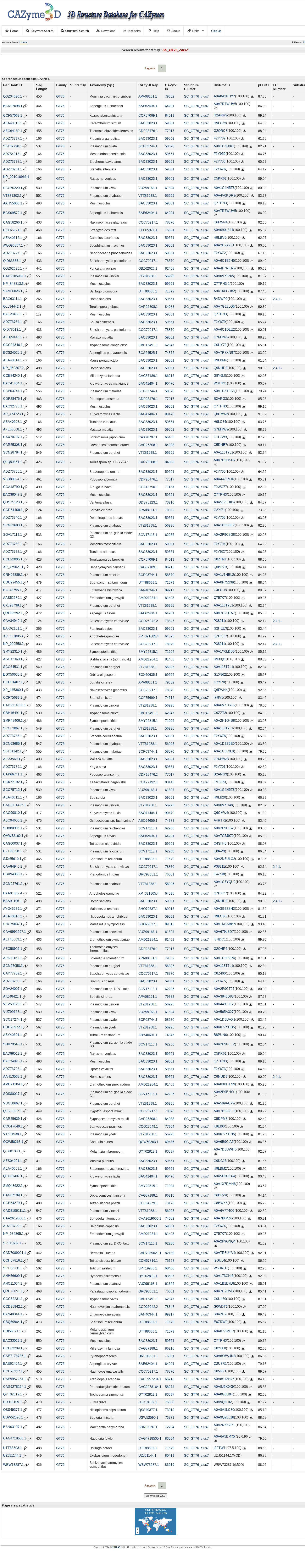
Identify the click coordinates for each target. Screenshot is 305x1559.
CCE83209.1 (12, 1348)
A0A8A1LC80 (224, 1409)
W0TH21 (220, 383)
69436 (169, 1142)
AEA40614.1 (12, 360)
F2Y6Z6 (220, 169)
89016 (169, 909)
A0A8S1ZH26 (224, 1379)
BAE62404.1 (147, 106)
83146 (169, 782)
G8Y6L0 (220, 375)
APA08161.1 (147, 96)
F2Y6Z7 (220, 551)
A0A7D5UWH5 (225, 1149)
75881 (169, 230)
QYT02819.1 (147, 1151)
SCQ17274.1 (12, 1019)
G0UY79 (220, 345)
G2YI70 (219, 682)
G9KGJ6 (220, 1161)
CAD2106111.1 (14, 1210)
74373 (169, 820)
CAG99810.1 (12, 812)
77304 (169, 1126)
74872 (169, 353)
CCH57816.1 (13, 1260)
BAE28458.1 (12, 314)
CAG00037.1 (12, 843)
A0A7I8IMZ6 (223, 1218)
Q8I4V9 (219, 851)
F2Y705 (220, 517)
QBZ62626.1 (12, 268)
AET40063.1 (12, 939)
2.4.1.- (277, 299)
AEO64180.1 (12, 131)
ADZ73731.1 (12, 169)
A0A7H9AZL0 (224, 1111)
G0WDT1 (221, 1306)
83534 (169, 1438)
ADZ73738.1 (12, 161)
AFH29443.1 (12, 337)
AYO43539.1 (12, 908)
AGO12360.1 (12, 659)
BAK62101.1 (12, 628)
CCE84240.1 (12, 375)
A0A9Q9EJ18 (224, 1417)
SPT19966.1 (12, 1268)
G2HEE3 (220, 628)
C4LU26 (220, 590)
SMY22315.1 (12, 651)
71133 (169, 487)
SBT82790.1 (12, 146)
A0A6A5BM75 (224, 1436)
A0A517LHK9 (224, 502)
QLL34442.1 (12, 306)
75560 (169, 1402)
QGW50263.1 (13, 1141)
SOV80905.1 (12, 828)
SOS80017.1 (12, 1094)
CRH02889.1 (13, 574)
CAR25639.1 (12, 1118)
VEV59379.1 (12, 1004)
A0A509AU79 (224, 1103)
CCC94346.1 (13, 345)
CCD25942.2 (148, 621)
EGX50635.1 (12, 674)
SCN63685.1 (12, 743)
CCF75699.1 (12, 697)
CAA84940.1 (12, 866)
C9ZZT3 (220, 713)
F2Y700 (220, 471)
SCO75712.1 (12, 789)
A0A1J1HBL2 (224, 574)
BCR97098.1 (12, 106)
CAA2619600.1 (14, 1218)
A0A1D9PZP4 (224, 958)
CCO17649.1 (13, 1126)
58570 (169, 146)
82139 (169, 1253)
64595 (169, 636)
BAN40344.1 (147, 590)
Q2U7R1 (220, 1363)
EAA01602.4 (12, 893)
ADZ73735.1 (12, 471)
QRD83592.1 (13, 613)
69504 (169, 674)
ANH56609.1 (12, 1276)
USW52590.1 (13, 1417)
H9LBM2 (220, 1168)
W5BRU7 (221, 1268)
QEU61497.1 (12, 1176)
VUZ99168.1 (147, 188)
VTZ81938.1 (147, 195)
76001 (169, 874)
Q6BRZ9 (220, 567)
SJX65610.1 (12, 859)
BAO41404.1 (12, 383)
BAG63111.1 (12, 299)
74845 (169, 1035)
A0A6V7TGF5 (224, 705)
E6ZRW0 (220, 1322)
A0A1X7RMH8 (225, 1184)
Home (14, 31)
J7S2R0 (220, 782)
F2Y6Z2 (220, 253)
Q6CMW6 (221, 414)
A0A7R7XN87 (224, 352)
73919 (169, 1410)
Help (156, 31)
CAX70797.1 (12, 437)
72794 (169, 1427)
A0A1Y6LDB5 (224, 651)
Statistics (134, 31)
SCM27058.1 (13, 965)
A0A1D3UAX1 (224, 1019)
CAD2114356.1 (14, 705)
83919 (169, 1464)
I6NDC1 (220, 939)
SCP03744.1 (147, 146)
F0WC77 (220, 487)
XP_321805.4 (13, 636)
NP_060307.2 (13, 368)
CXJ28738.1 (12, 605)
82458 (169, 268)
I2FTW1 (220, 1448)
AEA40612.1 (12, 238)
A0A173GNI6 (223, 1276)
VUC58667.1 (12, 1103)
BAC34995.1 (12, 1061)
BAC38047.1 (12, 494)
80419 (169, 1455)
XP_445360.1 (13, 690)
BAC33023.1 (147, 123)
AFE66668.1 (12, 429)
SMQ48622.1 (13, 1185)
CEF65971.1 (12, 230)
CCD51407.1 (13, 682)
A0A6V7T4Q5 (224, 1210)
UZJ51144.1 (12, 1455)
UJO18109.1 (12, 1402)
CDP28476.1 (148, 131)
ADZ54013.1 (12, 154)
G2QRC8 (220, 130)
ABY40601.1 (12, 1035)
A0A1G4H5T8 (224, 188)
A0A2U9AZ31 (224, 245)
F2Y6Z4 (220, 1226)
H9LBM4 (220, 360)
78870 (169, 222)
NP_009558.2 (13, 644)
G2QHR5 (220, 948)
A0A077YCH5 (224, 1027)
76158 (169, 1260)
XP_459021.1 (13, 567)
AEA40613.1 (12, 123)
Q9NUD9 (220, 368)
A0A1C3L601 (224, 146)
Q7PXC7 (220, 636)
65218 (169, 1379)
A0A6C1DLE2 (224, 329)
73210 (169, 502)
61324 (169, 188)
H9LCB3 (220, 916)
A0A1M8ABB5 (224, 924)
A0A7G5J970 (224, 836)
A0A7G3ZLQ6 (224, 306)
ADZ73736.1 (12, 766)
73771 (169, 1417)
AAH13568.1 (12, 1076)
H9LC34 (220, 421)
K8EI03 (219, 1126)
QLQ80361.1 (12, 462)
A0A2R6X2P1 (224, 1425)
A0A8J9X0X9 (224, 1386)
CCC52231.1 (13, 1299)
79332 (169, 96)
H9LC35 (220, 123)
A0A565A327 (224, 1012)
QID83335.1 (12, 261)
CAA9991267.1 (14, 931)
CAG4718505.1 (14, 1438)
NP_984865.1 (13, 1233)
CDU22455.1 (13, 582)
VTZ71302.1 (12, 195)
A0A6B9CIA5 (224, 1141)
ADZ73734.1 (12, 322)
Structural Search (77, 31)
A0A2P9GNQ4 (224, 1241)
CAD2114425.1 (14, 805)
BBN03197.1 (12, 1427)
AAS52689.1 (12, 597)
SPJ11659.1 (12, 1243)
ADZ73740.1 (12, 517)
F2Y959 (220, 153)
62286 (169, 535)
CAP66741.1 (12, 774)
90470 (169, 383)
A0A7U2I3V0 (223, 1291)
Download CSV (156, 1495)
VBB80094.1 (12, 479)
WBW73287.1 (13, 1464)
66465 (169, 437)
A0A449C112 (224, 1004)
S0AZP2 (220, 1314)
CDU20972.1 (13, 1027)
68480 (169, 1268)
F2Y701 (220, 766)
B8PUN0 (220, 1035)
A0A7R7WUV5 (225, 104)
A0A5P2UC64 (224, 1176)
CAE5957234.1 (14, 1379)
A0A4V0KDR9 (224, 195)
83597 (169, 1151)
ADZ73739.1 (12, 544)
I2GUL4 (219, 1260)
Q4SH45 (220, 843)
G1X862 (220, 674)
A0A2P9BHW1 (225, 1092)
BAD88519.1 (12, 1053)
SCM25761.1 (13, 883)
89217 (169, 590)
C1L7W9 (220, 437)
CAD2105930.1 (14, 276)
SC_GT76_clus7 (196, 96)
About (175, 31)
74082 (169, 1218)
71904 (169, 651)
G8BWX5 (221, 1203)
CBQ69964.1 (12, 1322)
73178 (169, 1203)
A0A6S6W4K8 (224, 1356)
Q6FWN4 (221, 222)
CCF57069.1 (12, 115)
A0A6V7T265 (224, 276)
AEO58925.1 (12, 948)
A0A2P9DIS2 (224, 828)
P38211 (219, 620)
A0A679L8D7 (224, 931)
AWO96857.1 (13, 245)
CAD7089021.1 (14, 1253)
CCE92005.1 (12, 559)
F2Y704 (220, 544)
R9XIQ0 (220, 659)
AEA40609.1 (12, 1168)
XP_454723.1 (13, 414)
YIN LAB (116, 1547)
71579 (169, 291)
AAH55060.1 (12, 203)
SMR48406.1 (13, 720)
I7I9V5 (218, 697)
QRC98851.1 (148, 874)
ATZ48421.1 (12, 996)
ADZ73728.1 (12, 1069)
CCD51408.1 (13, 510)
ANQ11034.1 (12, 1283)
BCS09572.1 (12, 213)
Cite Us (216, 31)
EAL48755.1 (12, 590)
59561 (169, 123)
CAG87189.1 (148, 376)
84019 (169, 115)
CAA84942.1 (12, 620)
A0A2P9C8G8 (224, 534)
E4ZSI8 (219, 874)
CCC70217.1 (148, 222)
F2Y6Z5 (220, 981)
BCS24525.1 (12, 352)
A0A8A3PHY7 (224, 96)
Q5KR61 (220, 178)
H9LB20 (220, 797)
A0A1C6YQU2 (224, 882)
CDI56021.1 (12, 1331)
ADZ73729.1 (12, 1226)
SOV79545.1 (12, 1044)
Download (108, 31)
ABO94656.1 (12, 820)
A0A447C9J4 (224, 479)
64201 (169, 106)
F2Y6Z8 (220, 736)
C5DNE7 (220, 444)
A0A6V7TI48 (223, 805)
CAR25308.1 (148, 306)
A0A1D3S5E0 (224, 743)
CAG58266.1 (12, 222)
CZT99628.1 (12, 851)
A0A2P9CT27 (224, 988)
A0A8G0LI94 (223, 1394)
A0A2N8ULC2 (224, 859)
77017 (169, 131)
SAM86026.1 (12, 291)
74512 (169, 697)
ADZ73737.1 (12, 138)
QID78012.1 (12, 329)
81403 (169, 598)
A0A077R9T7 (224, 1331)
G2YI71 (219, 510)
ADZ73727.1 (12, 253)
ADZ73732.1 (12, 551)
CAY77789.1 (12, 973)
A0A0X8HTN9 (224, 1084)
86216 (169, 376)
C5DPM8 (220, 1118)
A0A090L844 (223, 230)
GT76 (60, 96)
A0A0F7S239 (224, 582)
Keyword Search (42, 31)
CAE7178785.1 (14, 1356)
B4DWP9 (221, 299)
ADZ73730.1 (12, 981)
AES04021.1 (12, 1161)
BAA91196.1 (12, 901)
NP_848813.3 (13, 283)
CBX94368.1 (12, 874)
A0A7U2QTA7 (224, 613)
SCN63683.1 (12, 525)
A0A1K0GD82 (224, 291)
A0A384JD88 (224, 996)
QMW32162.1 (13, 836)
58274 (169, 1387)
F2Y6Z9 (220, 322)
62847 (169, 345)
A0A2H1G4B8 (224, 720)
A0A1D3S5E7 (224, 525)
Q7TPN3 (220, 203)
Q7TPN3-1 (222, 283)
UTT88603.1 (147, 291)
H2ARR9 (220, 115)
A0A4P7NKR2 (224, 268)
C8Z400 (220, 973)
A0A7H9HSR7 (224, 460)
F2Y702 (220, 138)
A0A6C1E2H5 (224, 260)
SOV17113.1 (12, 534)
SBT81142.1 (12, 751)
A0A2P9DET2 (224, 1044)
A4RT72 (220, 820)
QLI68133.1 (11, 1151)
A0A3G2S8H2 (224, 908)
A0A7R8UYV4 (224, 1253)
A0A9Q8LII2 (223, 1402)
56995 (169, 195)
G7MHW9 (221, 337)
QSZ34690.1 (12, 96)
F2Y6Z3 (220, 1069)
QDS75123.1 (12, 502)
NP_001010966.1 (16, 177)
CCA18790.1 (12, 487)
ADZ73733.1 (12, 736)
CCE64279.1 (12, 1203)
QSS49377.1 (12, 1409)
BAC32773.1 (12, 406)
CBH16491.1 (148, 345)
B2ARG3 (220, 398)
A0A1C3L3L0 (224, 751)
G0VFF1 (220, 1371)
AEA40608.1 (12, 421)
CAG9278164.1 (14, 1386)
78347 (169, 621)
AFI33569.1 (11, 759)
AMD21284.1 (148, 598)
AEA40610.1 (12, 916)
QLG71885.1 (12, 1111)
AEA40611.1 (12, 797)
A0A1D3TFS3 (224, 391)
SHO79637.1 (148, 909)
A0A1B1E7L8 (224, 1283)
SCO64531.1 (12, 667)
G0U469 (220, 1299)
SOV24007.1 (12, 988)
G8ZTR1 (220, 559)
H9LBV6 (220, 237)
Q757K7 (220, 597)
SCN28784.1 (12, 452)
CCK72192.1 (12, 782)
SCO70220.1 (12, 188)
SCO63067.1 (12, 728)
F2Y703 (220, 161)
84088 (169, 306)
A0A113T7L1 (223, 452)
